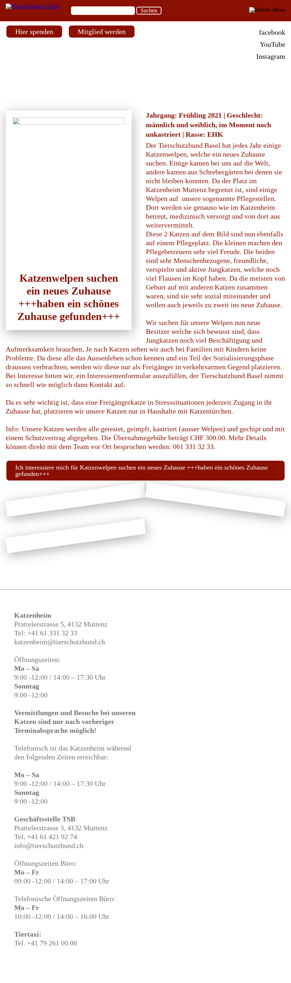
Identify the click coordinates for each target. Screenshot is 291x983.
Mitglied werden (102, 31)
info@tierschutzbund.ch (48, 845)
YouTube (272, 44)
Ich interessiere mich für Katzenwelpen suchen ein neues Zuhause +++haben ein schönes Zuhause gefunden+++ (141, 470)
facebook (272, 32)
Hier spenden (34, 31)
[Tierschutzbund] (33, 6)
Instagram (270, 56)
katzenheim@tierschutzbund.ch (59, 642)
